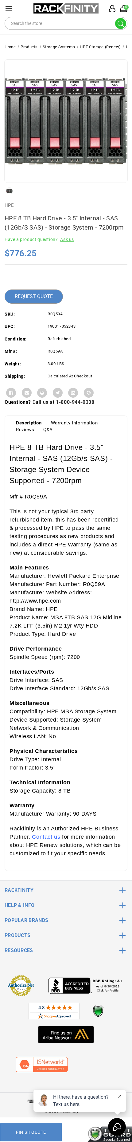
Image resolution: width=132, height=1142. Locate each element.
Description (29, 423)
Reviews (25, 429)
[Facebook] (11, 393)
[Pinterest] (89, 393)
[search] (120, 23)
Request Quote (34, 296)
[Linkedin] (73, 393)
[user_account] (110, 8)
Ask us (67, 239)
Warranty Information (74, 423)
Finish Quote (31, 1132)
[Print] (42, 393)
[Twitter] (58, 393)
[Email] (27, 393)
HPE (9, 205)
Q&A (48, 429)
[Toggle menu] (8, 8)
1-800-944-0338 (75, 402)
